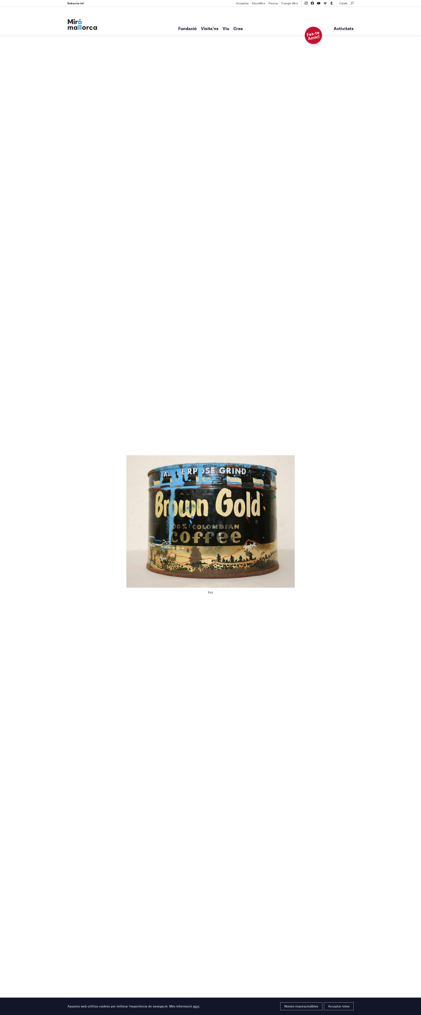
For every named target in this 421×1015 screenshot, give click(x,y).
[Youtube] (318, 3)
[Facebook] (312, 3)
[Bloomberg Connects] (331, 3)
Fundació (187, 28)
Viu (226, 28)
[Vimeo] (325, 3)
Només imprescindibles (301, 1006)
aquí (196, 1006)
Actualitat (242, 3)
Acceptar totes (339, 1006)
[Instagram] (306, 3)
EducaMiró (258, 3)
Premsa (273, 3)
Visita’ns (209, 28)
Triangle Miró (289, 3)
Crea (238, 28)
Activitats (344, 28)
